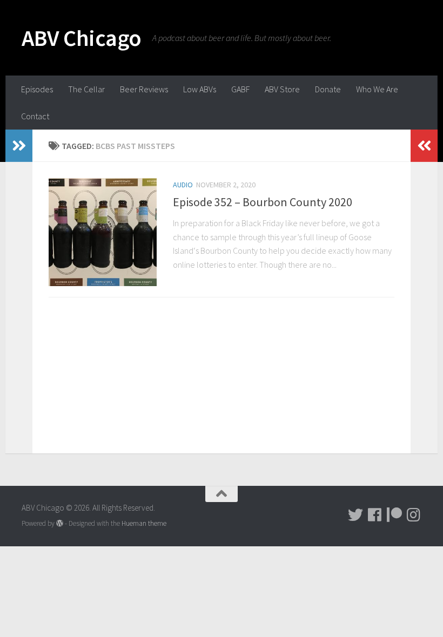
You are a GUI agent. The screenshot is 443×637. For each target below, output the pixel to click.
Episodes (37, 89)
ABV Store (282, 89)
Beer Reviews (144, 89)
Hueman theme (144, 523)
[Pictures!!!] (413, 515)
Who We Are (377, 89)
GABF (240, 89)
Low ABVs (199, 89)
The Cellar (86, 89)
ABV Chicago (82, 38)
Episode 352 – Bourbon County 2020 (262, 201)
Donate (328, 89)
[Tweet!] (355, 515)
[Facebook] (374, 515)
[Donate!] (394, 515)
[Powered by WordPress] (59, 523)
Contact (35, 116)
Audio (183, 184)
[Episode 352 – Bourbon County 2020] (103, 232)
